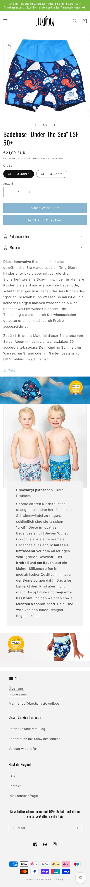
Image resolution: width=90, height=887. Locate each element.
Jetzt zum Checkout (45, 220)
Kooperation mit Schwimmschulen (35, 739)
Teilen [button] (12, 370)
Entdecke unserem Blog (27, 729)
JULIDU (39, 879)
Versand (21, 158)
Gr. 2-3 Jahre (18, 174)
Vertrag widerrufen (23, 748)
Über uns (16, 688)
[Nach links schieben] (35, 125)
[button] (5, 21)
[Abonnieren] (76, 828)
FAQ (12, 776)
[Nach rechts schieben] (54, 125)
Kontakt (15, 786)
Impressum (18, 694)
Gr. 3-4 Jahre (52, 174)
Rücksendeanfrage (23, 796)
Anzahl (8, 183)
